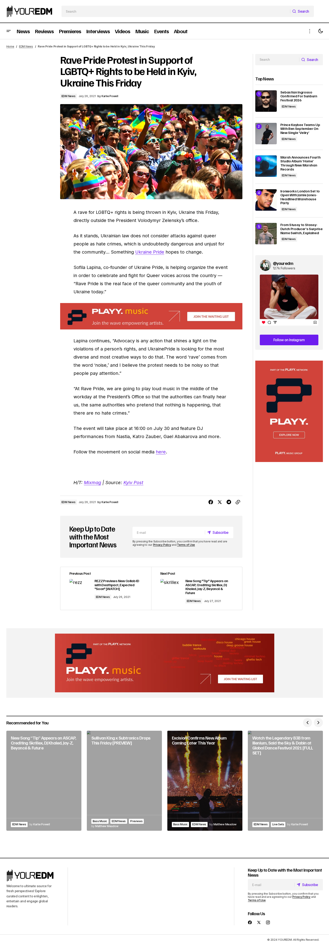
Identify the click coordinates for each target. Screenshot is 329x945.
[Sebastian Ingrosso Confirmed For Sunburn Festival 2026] (266, 101)
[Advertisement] (289, 411)
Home (10, 46)
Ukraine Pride (149, 252)
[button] (8, 31)
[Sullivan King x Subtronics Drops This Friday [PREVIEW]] (124, 781)
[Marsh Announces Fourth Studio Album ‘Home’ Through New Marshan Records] (266, 166)
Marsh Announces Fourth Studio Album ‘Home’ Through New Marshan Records (300, 163)
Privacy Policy (162, 544)
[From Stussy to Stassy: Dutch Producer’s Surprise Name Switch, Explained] (266, 233)
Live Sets (278, 824)
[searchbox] (176, 11)
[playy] (151, 316)
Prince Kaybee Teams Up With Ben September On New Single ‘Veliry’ (300, 129)
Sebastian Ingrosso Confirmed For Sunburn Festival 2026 (298, 96)
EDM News (26, 46)
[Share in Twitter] (219, 502)
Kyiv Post (133, 482)
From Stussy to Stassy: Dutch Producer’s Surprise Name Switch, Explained (301, 229)
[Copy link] (237, 502)
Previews (136, 821)
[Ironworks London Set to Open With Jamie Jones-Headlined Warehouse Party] (266, 200)
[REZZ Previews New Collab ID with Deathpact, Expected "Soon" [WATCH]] (105, 588)
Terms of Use (186, 544)
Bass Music (100, 821)
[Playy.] (164, 663)
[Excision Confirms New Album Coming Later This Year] (204, 781)
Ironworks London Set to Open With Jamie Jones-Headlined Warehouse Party (300, 197)
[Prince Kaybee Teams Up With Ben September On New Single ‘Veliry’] (266, 133)
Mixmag (92, 482)
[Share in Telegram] (228, 502)
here (161, 452)
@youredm (283, 263)
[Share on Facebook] (210, 502)
